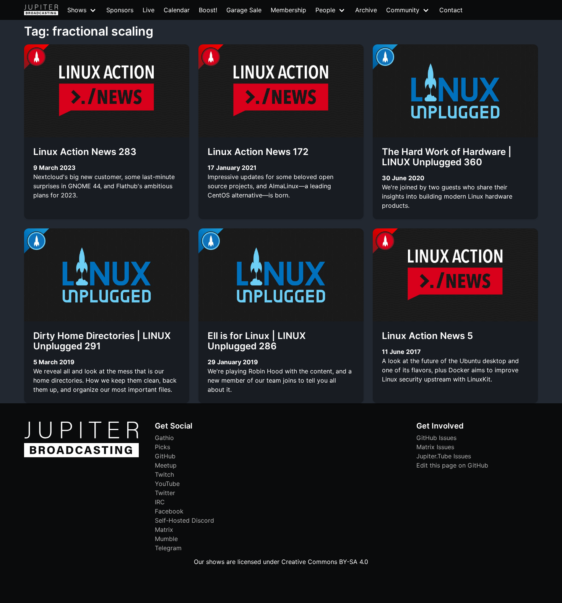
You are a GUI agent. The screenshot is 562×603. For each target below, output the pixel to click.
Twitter (165, 493)
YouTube (167, 483)
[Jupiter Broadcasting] (81, 455)
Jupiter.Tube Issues (443, 456)
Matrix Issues (435, 447)
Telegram (168, 548)
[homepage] (41, 10)
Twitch (164, 474)
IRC (160, 502)
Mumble (166, 539)
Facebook (169, 511)
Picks (162, 447)
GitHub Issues (436, 438)
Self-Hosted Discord (184, 520)
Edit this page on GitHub (452, 465)
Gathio (164, 438)
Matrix (164, 529)
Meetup (166, 465)
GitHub (165, 456)
